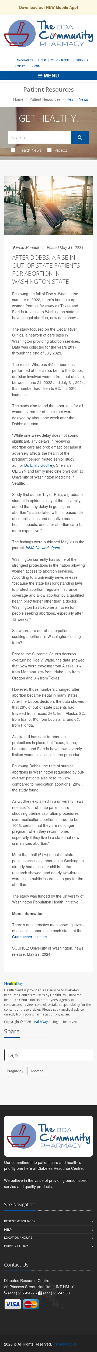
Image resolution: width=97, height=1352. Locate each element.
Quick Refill (61, 60)
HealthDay (40, 1021)
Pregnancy (15, 1070)
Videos (61, 150)
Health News (30, 150)
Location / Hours (18, 1237)
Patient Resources (45, 99)
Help (42, 60)
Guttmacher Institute (29, 936)
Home (18, 99)
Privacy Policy (16, 1245)
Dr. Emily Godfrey (39, 465)
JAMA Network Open (42, 547)
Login (35, 66)
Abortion (36, 1070)
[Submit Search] (80, 137)
